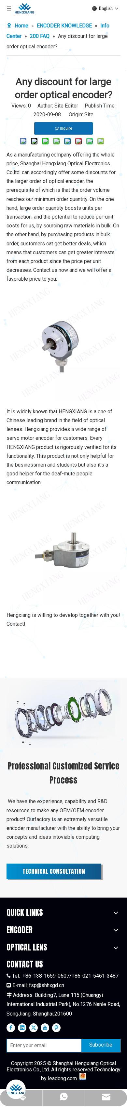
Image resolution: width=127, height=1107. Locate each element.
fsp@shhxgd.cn (46, 985)
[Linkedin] (22, 1027)
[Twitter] (33, 1027)
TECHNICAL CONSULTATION (53, 871)
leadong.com (62, 1078)
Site (88, 114)
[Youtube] (45, 1027)
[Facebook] (11, 1027)
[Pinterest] (56, 1027)
